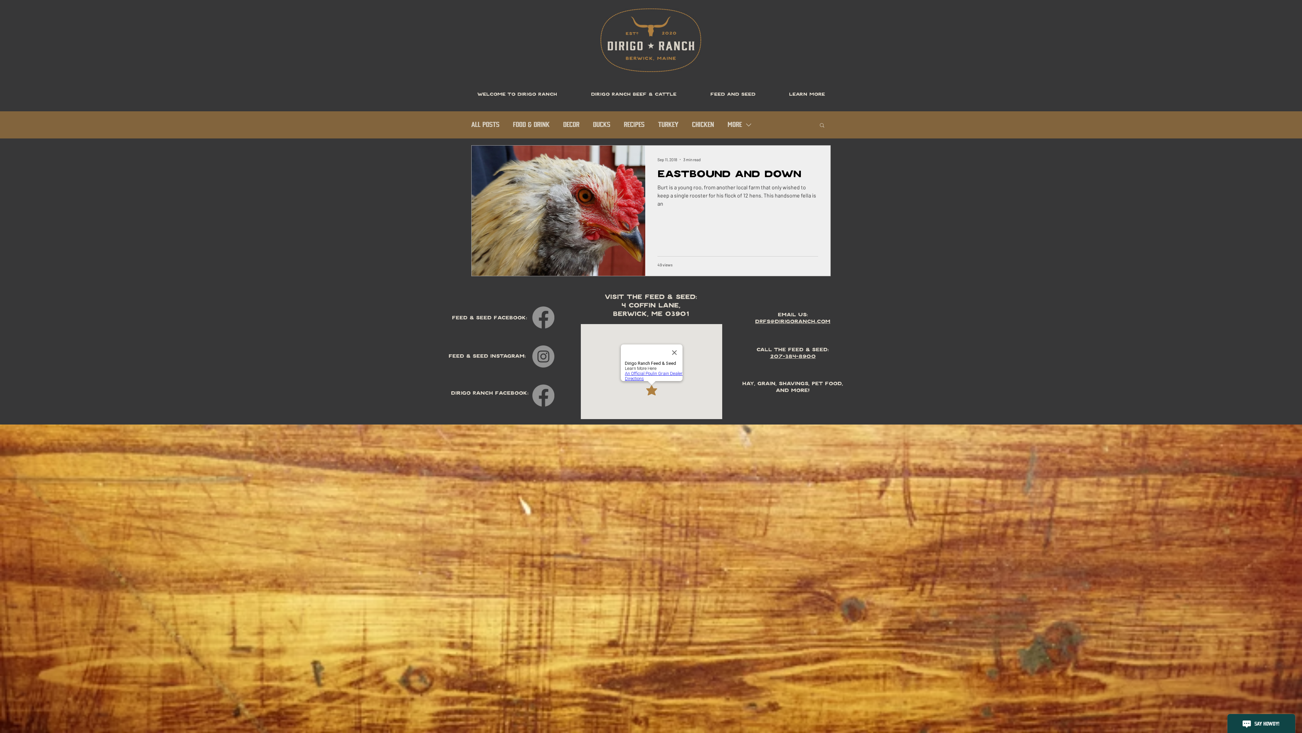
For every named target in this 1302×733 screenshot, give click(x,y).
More (735, 125)
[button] (822, 125)
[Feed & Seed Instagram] (543, 356)
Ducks (601, 125)
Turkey (668, 125)
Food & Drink (531, 125)
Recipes (634, 125)
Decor (571, 125)
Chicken (703, 125)
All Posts (485, 125)
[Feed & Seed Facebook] (543, 317)
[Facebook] (543, 395)
